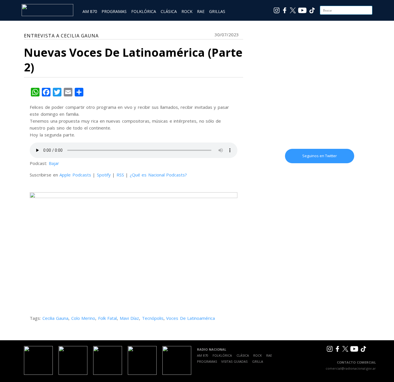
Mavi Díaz (129, 318)
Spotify (104, 175)
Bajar (54, 163)
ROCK (186, 11)
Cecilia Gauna (55, 318)
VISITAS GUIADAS (234, 361)
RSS (120, 175)
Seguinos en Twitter (319, 155)
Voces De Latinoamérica (190, 318)
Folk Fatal (107, 318)
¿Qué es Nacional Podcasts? (158, 175)
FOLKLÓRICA (143, 11)
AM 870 (89, 11)
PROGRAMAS (114, 11)
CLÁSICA (169, 11)
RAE (200, 11)
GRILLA (257, 361)
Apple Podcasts (75, 175)
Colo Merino (83, 318)
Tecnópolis (153, 318)
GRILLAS (217, 11)
